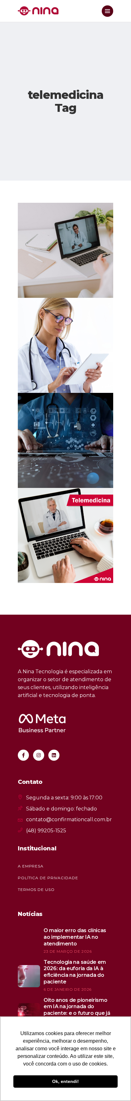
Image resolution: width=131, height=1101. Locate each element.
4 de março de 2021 (52, 474)
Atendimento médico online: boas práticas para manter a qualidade (64, 244)
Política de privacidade (48, 877)
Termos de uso (36, 889)
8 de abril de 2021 (50, 379)
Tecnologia (61, 216)
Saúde (36, 216)
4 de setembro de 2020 (57, 569)
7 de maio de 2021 (50, 284)
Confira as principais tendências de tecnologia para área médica (58, 434)
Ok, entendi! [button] (65, 1081)
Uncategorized (48, 311)
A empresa (31, 866)
